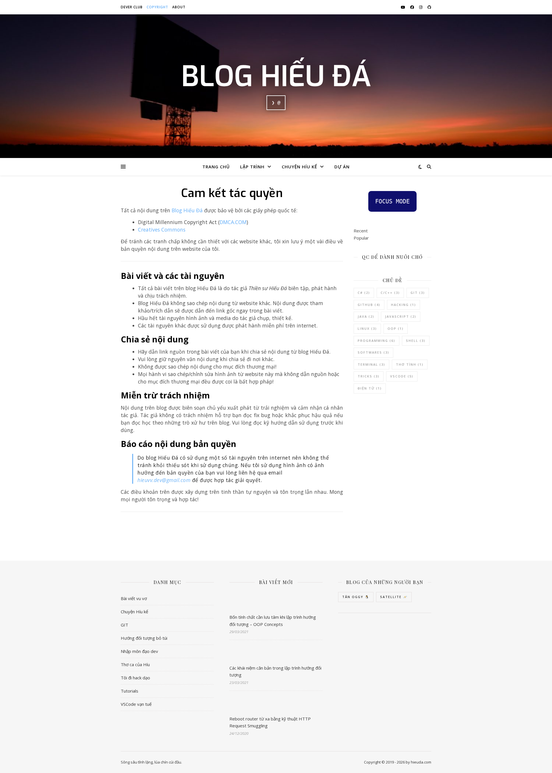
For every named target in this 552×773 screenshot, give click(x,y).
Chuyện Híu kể (299, 166)
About (178, 7)
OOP (396, 328)
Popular (361, 238)
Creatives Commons (161, 229)
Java (366, 316)
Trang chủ (216, 166)
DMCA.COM (233, 222)
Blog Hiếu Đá (276, 76)
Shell (415, 340)
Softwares (373, 352)
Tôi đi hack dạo (135, 678)
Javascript (400, 316)
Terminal (371, 364)
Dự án (342, 166)
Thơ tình (409, 364)
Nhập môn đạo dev (139, 651)
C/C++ (390, 292)
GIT (124, 625)
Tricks (368, 376)
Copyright (157, 7)
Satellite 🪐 (394, 597)
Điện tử (370, 388)
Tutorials (129, 691)
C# (364, 292)
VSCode (401, 376)
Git (418, 292)
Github (369, 304)
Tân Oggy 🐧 (355, 597)
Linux (367, 328)
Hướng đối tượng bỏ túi (144, 638)
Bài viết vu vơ (134, 598)
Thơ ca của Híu (135, 664)
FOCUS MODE (392, 201)
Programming (376, 340)
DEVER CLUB (132, 7)
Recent (361, 231)
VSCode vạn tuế (136, 704)
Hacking (403, 304)
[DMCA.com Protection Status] (232, 535)
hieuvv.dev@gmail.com (163, 480)
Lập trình (252, 166)
